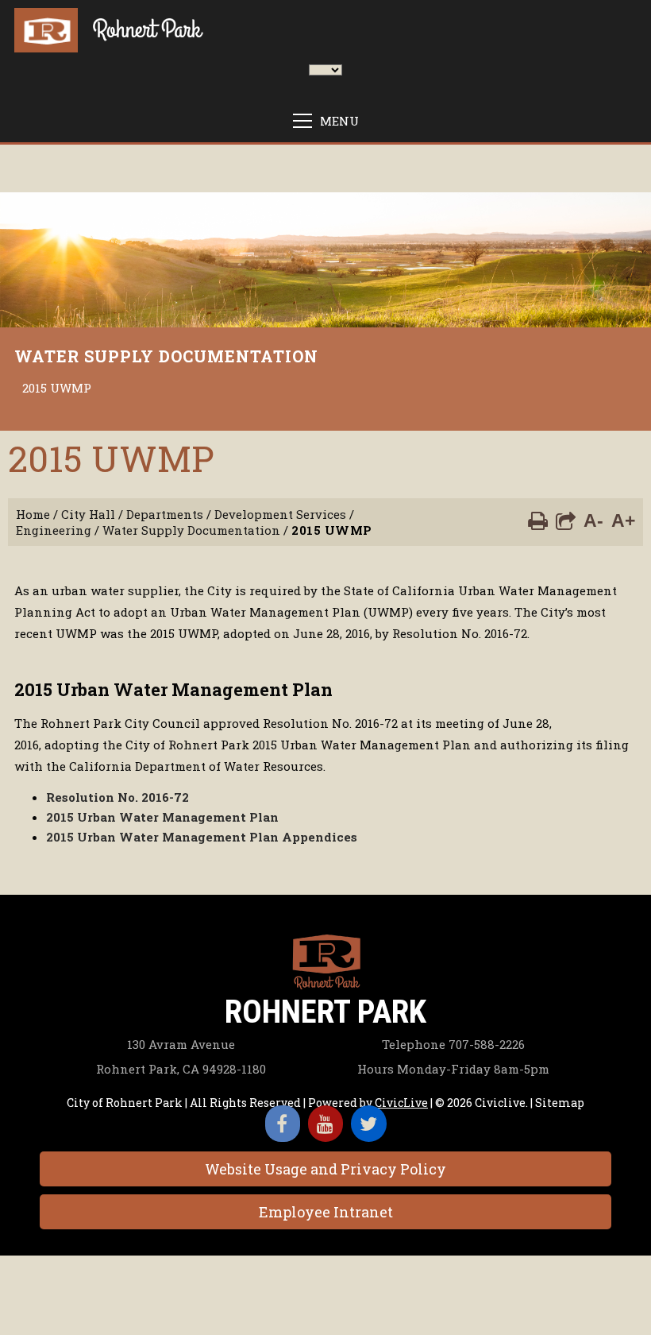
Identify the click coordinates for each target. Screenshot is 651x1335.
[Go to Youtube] (325, 1124)
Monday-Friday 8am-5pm (453, 1069)
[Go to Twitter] (368, 1124)
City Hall (88, 514)
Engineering (53, 530)
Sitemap (559, 1102)
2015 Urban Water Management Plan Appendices (203, 837)
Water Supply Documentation (166, 356)
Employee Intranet (326, 1211)
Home (33, 514)
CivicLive (401, 1102)
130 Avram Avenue (181, 1044)
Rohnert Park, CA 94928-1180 (181, 1069)
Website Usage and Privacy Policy (325, 1168)
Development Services (280, 514)
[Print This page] (538, 520)
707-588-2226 (453, 1044)
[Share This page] (566, 520)
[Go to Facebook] (282, 1124)
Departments (164, 514)
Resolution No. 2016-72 (117, 797)
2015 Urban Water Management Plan (162, 817)
